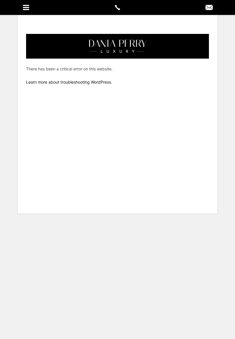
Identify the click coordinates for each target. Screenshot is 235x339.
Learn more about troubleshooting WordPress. (69, 82)
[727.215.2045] (117, 7)
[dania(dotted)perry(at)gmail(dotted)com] (209, 8)
